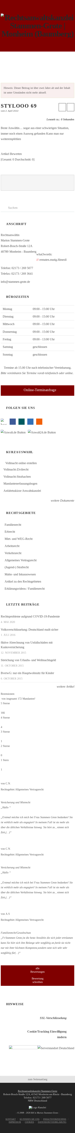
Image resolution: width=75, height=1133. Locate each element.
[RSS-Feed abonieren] (39, 422)
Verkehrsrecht (13, 553)
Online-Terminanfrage (40, 390)
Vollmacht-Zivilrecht (15, 469)
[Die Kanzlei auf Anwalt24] (42, 433)
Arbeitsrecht (12, 546)
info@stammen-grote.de (15, 281)
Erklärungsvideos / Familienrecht (25, 588)
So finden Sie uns (29, 1119)
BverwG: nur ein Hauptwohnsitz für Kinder (27, 673)
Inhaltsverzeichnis (54, 1119)
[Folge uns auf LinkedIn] (30, 422)
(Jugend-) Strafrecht (17, 567)
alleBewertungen (37, 970)
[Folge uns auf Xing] (21, 422)
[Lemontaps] (4, 422)
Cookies (29, 1122)
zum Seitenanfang (37, 1079)
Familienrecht (13, 524)
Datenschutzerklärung (52, 1122)
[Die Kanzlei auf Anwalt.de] (14, 433)
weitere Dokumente (62, 500)
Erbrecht (10, 531)
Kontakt (11, 1119)
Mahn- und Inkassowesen (20, 574)
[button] (37, 57)
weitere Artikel (65, 686)
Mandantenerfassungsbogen (20, 483)
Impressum (15, 1122)
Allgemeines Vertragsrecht (21, 560)
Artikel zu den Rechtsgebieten (23, 581)
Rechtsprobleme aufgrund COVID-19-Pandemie (30, 616)
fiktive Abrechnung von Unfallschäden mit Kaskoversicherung (26, 645)
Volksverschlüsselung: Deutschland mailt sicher (29, 629)
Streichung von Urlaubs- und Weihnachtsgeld (28, 660)
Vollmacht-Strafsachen (17, 476)
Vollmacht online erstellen (21, 463)
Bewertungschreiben (37, 980)
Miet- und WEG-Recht (18, 538)
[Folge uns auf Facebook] (13, 422)
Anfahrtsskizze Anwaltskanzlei (22, 490)
